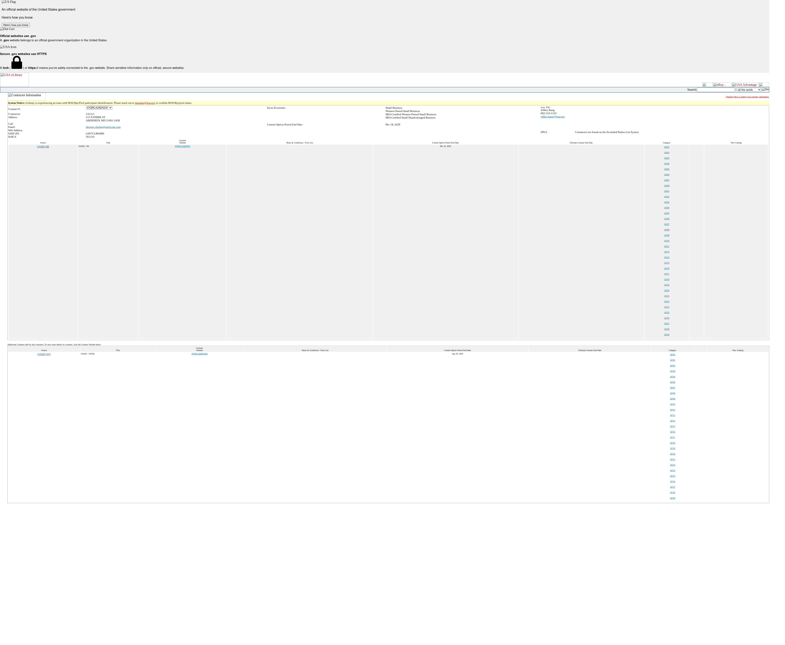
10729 (666, 334)
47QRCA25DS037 (182, 146)
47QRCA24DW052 (200, 354)
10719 (666, 285)
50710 (672, 404)
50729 (672, 498)
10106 (666, 174)
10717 (666, 274)
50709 (672, 399)
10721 (666, 296)
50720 (672, 454)
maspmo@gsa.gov (145, 102)
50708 (672, 393)
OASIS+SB (43, 146)
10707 (666, 224)
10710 (666, 241)
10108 (666, 185)
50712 (672, 415)
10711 (666, 246)
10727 (666, 323)
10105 (666, 169)
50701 (672, 354)
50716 (672, 432)
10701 (666, 191)
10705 (666, 213)
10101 (666, 147)
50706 (672, 382)
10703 (666, 202)
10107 (666, 180)
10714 (666, 257)
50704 (672, 371)
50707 (672, 388)
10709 (666, 235)
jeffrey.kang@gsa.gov (553, 116)
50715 (672, 426)
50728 (672, 492)
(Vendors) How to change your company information (747, 97)
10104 (666, 163)
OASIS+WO (43, 354)
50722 (672, 465)
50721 (672, 459)
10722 (666, 301)
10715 (666, 263)
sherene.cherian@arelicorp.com (103, 127)
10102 (666, 152)
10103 (666, 158)
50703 (672, 365)
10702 (666, 197)
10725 (666, 312)
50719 (672, 448)
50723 (672, 470)
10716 (666, 268)
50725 (672, 476)
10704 (666, 208)
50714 (672, 421)
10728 (666, 329)
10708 (666, 230)
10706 (666, 219)
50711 (672, 410)
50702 (672, 360)
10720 (666, 290)
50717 (672, 437)
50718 (672, 443)
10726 (666, 318)
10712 (666, 252)
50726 (672, 481)
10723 (666, 307)
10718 (666, 279)
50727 (672, 487)
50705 (672, 377)
